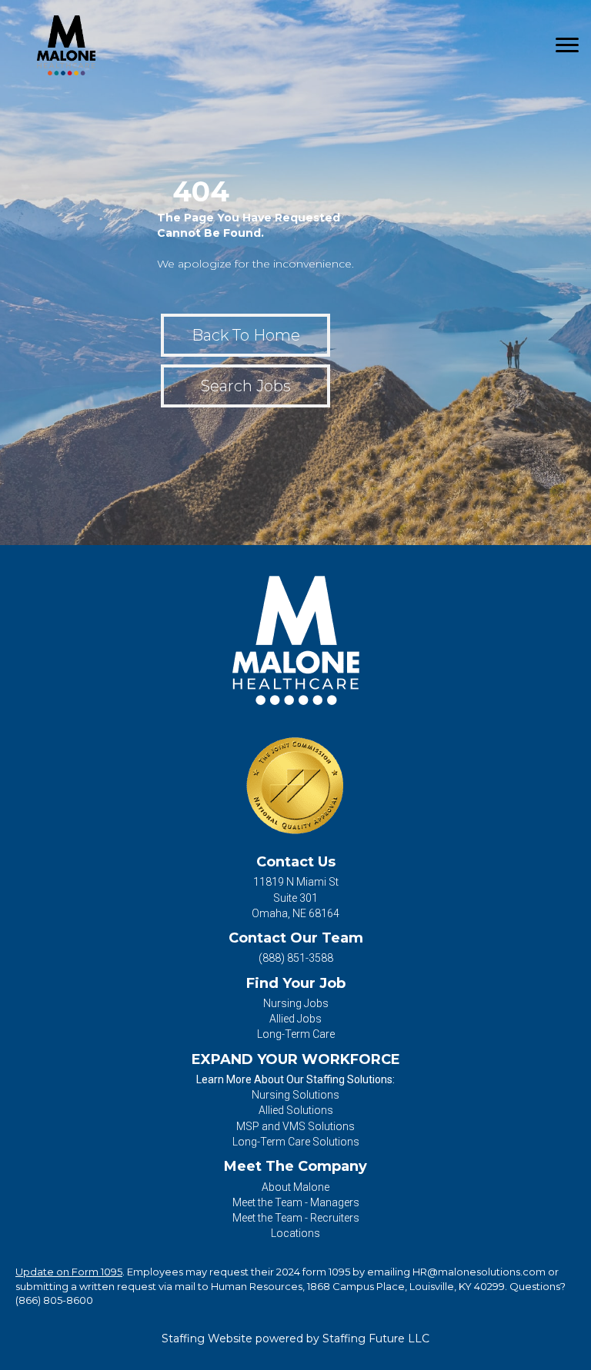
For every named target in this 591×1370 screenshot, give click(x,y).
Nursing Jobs (296, 1003)
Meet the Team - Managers (295, 1202)
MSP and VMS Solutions (295, 1126)
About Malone (295, 1187)
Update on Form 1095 (68, 1271)
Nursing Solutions (295, 1095)
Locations (295, 1233)
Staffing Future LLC (375, 1338)
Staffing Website (207, 1338)
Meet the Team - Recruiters (295, 1218)
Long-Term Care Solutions (295, 1142)
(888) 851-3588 (296, 958)
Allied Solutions (296, 1110)
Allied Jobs (295, 1019)
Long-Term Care (296, 1034)
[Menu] (567, 45)
